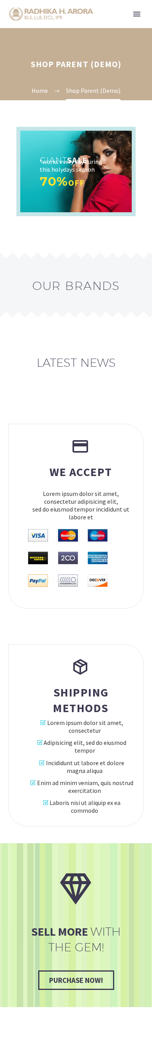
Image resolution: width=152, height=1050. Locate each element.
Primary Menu (137, 14)
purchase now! (76, 980)
